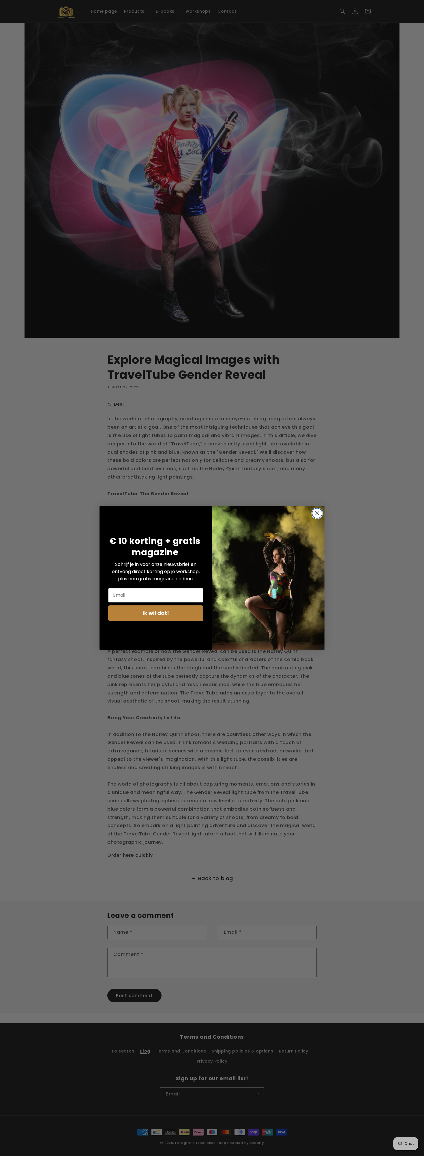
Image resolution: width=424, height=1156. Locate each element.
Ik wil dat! (156, 613)
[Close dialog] (317, 513)
